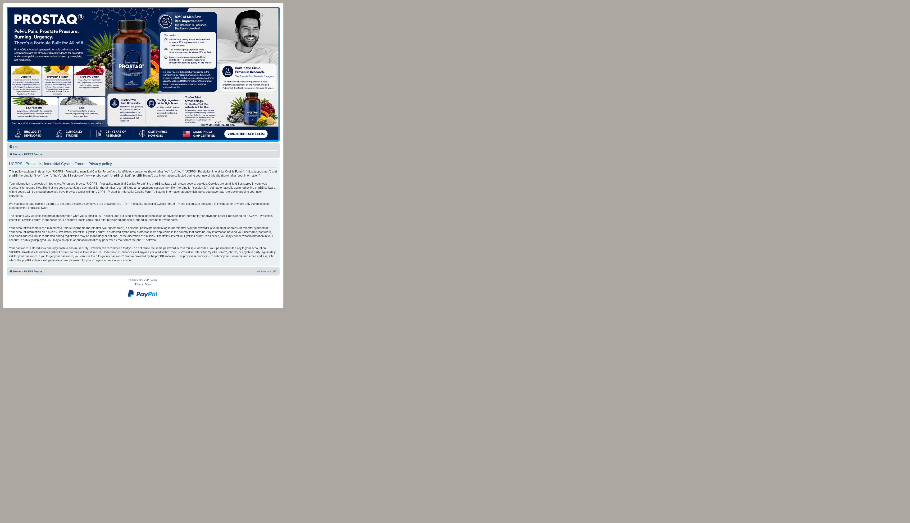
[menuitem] (13, 147)
